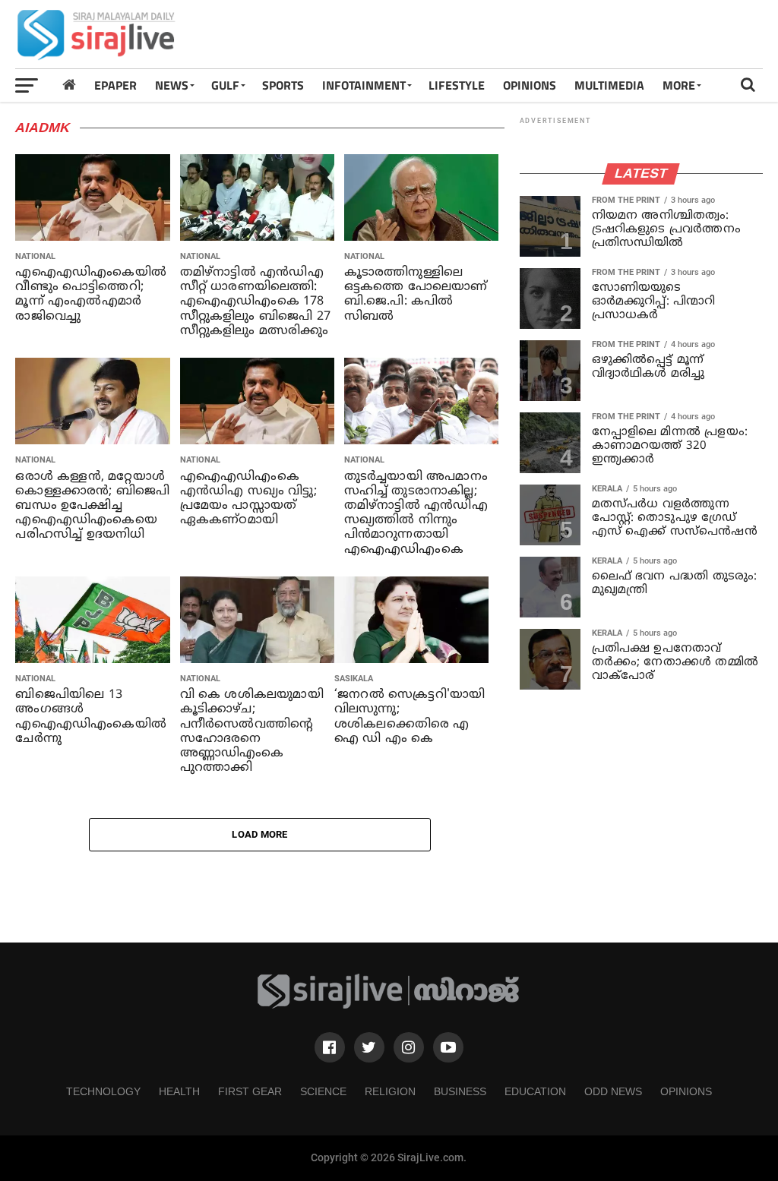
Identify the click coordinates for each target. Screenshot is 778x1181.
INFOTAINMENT (364, 85)
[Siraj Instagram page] (409, 1047)
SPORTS (283, 85)
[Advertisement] (486, 34)
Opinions (686, 1091)
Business (460, 1091)
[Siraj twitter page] (369, 1047)
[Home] (69, 84)
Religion (390, 1091)
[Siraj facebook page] (330, 1047)
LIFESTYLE (457, 85)
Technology (103, 1091)
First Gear (250, 1091)
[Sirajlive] (389, 1005)
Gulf (225, 85)
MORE (679, 85)
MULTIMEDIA (609, 85)
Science (323, 1091)
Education (535, 1091)
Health (179, 1091)
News (171, 85)
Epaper (115, 85)
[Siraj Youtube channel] (448, 1047)
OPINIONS (529, 85)
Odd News (613, 1091)
